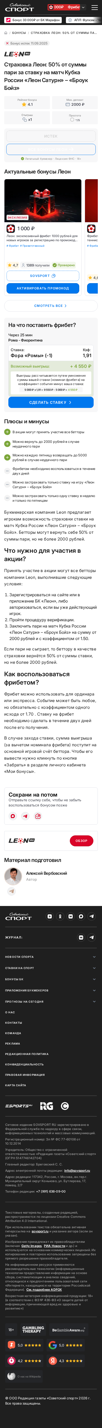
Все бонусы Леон (47, 149)
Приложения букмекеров (27, 990)
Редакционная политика (27, 1054)
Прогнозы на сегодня (24, 1001)
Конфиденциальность (24, 1064)
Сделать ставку (47, 402)
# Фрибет (13, 245)
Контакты (13, 1022)
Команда (13, 1033)
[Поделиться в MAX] (13, 816)
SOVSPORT (40, 276)
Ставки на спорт (19, 968)
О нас (10, 1012)
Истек (51, 136)
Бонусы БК (14, 979)
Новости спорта (19, 956)
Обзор (82, 841)
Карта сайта (15, 1085)
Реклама (12, 1043)
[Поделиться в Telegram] (25, 816)
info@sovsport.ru (77, 1170)
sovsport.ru (40, 1231)
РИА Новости (54, 1246)
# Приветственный (32, 245)
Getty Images (31, 1246)
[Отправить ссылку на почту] (38, 816)
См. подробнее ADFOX (44, 1290)
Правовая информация (25, 1074)
